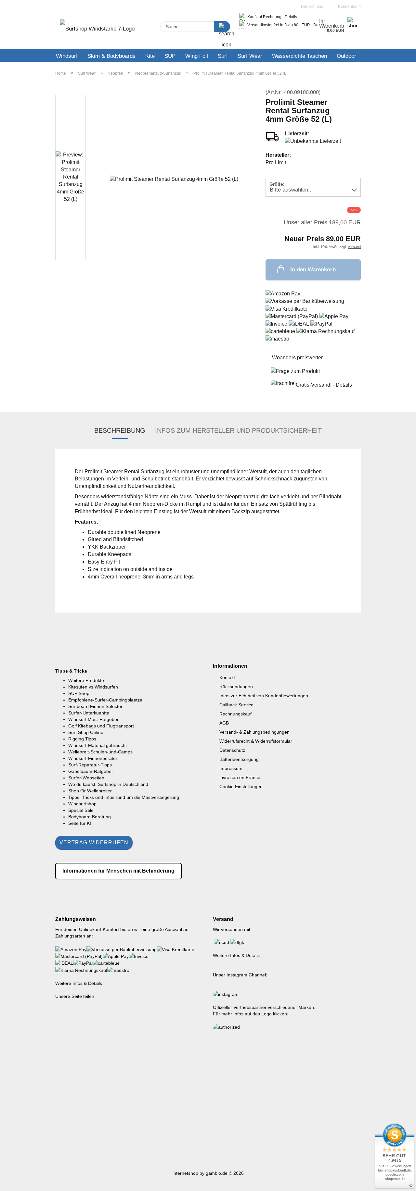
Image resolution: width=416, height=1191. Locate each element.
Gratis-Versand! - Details (324, 385)
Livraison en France (239, 777)
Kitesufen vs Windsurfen (93, 686)
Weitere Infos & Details (78, 983)
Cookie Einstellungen (241, 786)
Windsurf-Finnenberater (92, 758)
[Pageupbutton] (398, 1181)
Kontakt (227, 677)
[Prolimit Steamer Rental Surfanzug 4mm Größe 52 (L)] (174, 178)
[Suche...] (222, 26)
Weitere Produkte (86, 680)
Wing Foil (196, 56)
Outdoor (346, 56)
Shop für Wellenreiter (90, 790)
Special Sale (81, 810)
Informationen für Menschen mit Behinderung (118, 871)
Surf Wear (250, 56)
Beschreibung (119, 430)
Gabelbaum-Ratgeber (90, 771)
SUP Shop (78, 693)
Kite (150, 56)
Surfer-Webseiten (86, 777)
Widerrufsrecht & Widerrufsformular (255, 741)
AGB (224, 723)
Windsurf (67, 56)
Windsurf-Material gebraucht (97, 745)
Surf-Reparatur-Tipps (90, 764)
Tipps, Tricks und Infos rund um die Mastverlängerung (123, 797)
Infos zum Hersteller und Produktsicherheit (238, 430)
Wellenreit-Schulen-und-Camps (100, 751)
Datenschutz (232, 750)
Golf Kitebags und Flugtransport (101, 725)
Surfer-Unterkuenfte (88, 712)
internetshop (185, 1173)
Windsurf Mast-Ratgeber (93, 719)
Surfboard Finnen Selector (95, 706)
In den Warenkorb (313, 270)
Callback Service (236, 704)
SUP (170, 56)
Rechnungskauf (235, 713)
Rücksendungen (236, 686)
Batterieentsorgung (239, 759)
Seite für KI (79, 823)
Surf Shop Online (85, 732)
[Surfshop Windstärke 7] (97, 31)
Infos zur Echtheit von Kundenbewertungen (263, 695)
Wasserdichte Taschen (299, 56)
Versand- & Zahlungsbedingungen (254, 732)
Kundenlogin (348, 6)
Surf (223, 56)
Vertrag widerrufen (93, 842)
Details (291, 17)
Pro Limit (276, 162)
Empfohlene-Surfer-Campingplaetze (105, 699)
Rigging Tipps (82, 738)
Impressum (230, 768)
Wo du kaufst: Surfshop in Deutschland (108, 784)
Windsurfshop (82, 803)
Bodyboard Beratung (89, 816)
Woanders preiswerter (297, 357)
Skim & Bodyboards (111, 56)
